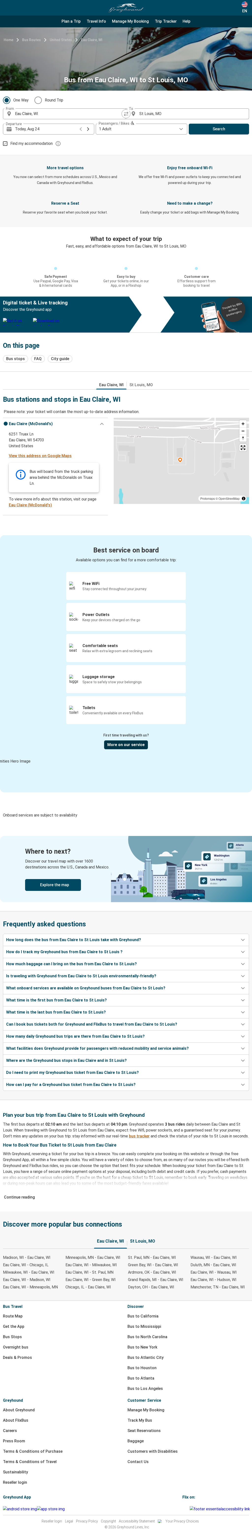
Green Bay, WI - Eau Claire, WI (153, 1265)
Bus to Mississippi (144, 1326)
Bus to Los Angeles (145, 1388)
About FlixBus (15, 1420)
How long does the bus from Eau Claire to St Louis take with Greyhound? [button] (73, 939)
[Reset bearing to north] (243, 438)
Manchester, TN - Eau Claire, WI (217, 1287)
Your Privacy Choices (182, 1521)
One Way (21, 100)
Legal (69, 1521)
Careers (10, 1430)
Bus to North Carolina (147, 1336)
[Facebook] (183, 1509)
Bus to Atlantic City (145, 1357)
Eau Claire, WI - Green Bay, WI (90, 1279)
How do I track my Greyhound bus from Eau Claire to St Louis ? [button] (64, 952)
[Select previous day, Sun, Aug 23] (81, 129)
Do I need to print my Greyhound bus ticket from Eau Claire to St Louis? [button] (72, 1072)
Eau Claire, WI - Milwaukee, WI (91, 1265)
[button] (55, 424)
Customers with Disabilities (152, 1451)
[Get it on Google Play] (20, 1509)
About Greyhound (19, 1410)
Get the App (13, 1326)
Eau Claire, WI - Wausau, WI (213, 1272)
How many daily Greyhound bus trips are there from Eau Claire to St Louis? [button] (75, 1036)
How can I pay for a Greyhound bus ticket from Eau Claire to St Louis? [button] (71, 1084)
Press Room (14, 1441)
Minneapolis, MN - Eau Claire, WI (92, 1257)
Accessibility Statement (137, 1521)
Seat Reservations (144, 1430)
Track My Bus (139, 1420)
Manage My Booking (145, 1410)
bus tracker (139, 1136)
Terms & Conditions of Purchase (33, 1451)
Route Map (13, 1316)
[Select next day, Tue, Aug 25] (88, 129)
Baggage (135, 1441)
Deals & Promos (17, 1357)
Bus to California (142, 1316)
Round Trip (54, 100)
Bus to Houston (142, 1368)
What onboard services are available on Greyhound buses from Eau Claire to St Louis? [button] (85, 988)
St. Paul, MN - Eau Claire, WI (152, 1257)
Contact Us (138, 1461)
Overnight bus (15, 1347)
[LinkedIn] (187, 1509)
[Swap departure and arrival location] (126, 113)
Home (8, 40)
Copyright (108, 1521)
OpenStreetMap (229, 498)
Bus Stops (12, 1336)
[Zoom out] (243, 430)
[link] (126, 869)
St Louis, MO (141, 385)
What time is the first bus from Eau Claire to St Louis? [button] (56, 1000)
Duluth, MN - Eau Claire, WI (213, 1265)
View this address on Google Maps (40, 455)
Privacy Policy (87, 1521)
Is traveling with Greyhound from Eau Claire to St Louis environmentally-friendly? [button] (81, 976)
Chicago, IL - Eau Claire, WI (88, 1287)
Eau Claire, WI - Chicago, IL (25, 1265)
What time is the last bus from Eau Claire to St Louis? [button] (56, 1012)
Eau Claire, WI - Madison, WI (26, 1279)
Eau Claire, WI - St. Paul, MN (89, 1272)
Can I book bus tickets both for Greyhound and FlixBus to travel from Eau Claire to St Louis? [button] (91, 1024)
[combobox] (69, 114)
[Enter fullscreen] (243, 447)
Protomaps (207, 498)
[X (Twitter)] (189, 1509)
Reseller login (15, 1482)
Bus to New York (142, 1347)
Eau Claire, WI (91, 40)
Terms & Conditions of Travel (30, 1461)
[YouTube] (186, 1509)
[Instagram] (184, 1509)
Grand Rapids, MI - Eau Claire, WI (155, 1279)
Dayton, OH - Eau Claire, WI (151, 1287)
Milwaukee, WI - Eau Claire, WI (28, 1272)
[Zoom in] (243, 423)
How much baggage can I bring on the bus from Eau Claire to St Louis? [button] (71, 964)
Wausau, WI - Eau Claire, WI (213, 1257)
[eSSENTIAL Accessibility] (221, 1509)
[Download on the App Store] (51, 1509)
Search (219, 129)
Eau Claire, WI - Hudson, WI (213, 1279)
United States (61, 40)
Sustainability (15, 1472)
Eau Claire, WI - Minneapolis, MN (30, 1287)
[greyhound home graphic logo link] (126, 8)
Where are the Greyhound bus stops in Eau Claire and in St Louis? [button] (66, 1060)
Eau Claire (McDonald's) (30, 505)
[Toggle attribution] (244, 498)
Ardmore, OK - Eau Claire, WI (152, 1272)
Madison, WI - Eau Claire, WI (26, 1257)
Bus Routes (31, 40)
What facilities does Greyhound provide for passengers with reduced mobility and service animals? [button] (97, 1048)
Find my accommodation (31, 143)
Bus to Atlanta (140, 1378)
